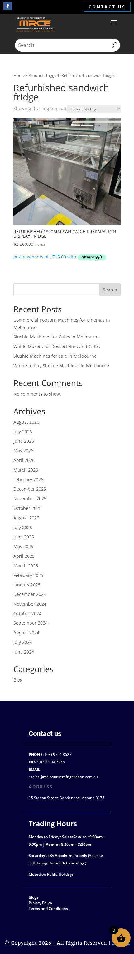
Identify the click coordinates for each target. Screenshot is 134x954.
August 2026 (26, 422)
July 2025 (22, 527)
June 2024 (23, 652)
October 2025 (27, 508)
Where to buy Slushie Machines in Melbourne (61, 366)
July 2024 (22, 642)
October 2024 (27, 614)
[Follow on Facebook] (7, 6)
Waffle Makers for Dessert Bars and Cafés (56, 346)
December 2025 (29, 489)
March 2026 (25, 470)
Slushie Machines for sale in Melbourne (55, 356)
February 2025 (28, 575)
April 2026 (24, 460)
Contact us (107, 7)
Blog (17, 680)
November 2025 (29, 498)
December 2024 (29, 594)
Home (19, 75)
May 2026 (23, 451)
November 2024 (29, 604)
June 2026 (23, 441)
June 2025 (23, 537)
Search (110, 290)
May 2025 (23, 546)
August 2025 (26, 518)
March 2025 (25, 566)
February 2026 (28, 479)
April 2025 (24, 556)
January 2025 (27, 585)
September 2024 (30, 623)
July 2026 (22, 432)
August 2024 (26, 632)
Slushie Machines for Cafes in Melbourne (56, 337)
